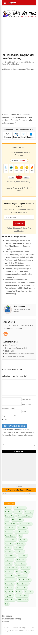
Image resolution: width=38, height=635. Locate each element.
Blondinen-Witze (17, 520)
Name (26, 399)
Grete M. (8, 62)
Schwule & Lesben (25, 580)
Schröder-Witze (22, 576)
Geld (20, 536)
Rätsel (18, 572)
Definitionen (8, 532)
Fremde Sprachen (10, 536)
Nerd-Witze (8, 564)
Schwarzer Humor (10, 580)
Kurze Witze (8, 552)
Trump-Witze (29, 592)
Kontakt (5, 621)
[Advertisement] (19, 38)
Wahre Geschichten (22, 596)
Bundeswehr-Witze (10, 524)
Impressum (7, 616)
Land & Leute (20, 552)
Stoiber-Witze (9, 588)
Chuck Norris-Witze (25, 524)
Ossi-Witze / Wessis (11, 568)
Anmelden (19, 223)
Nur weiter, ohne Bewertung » (19, 181)
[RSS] (5, 334)
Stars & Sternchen (22, 584)
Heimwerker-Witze (10, 540)
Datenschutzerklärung (11, 618)
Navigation (12, 2)
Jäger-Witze (22, 540)
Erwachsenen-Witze (22, 532)
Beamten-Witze (9, 516)
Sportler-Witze (9, 584)
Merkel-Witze (23, 556)
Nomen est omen (20, 564)
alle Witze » (23, 160)
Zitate (6, 604)
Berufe (31, 62)
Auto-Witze (18, 512)
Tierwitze (19, 592)
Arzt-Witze (8, 512)
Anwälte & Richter (19, 508)
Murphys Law (9, 560)
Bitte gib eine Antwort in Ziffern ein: (10, 416)
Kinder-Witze (6, 64)
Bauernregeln (29, 512)
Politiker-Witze (25, 568)
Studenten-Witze (21, 588)
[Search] (34, 444)
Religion (26, 572)
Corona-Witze (22, 528)
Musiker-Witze (20, 560)
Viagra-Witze (9, 596)
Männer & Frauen (10, 556)
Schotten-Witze (9, 576)
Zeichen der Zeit (23, 600)
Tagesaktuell (9, 592)
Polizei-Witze (9, 572)
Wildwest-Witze (9, 600)
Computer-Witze (10, 528)
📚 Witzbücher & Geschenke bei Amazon (19, 490)
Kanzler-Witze (9, 544)
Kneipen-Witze (18, 548)
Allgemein (8, 508)
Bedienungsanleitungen (25, 516)
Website (24, 411)
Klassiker (15, 64)
